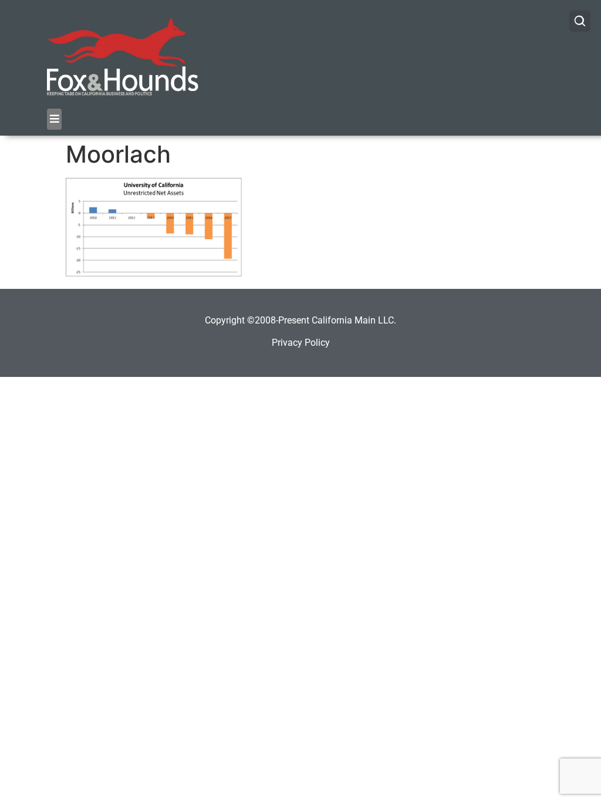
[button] (54, 119)
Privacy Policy (301, 342)
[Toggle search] (579, 21)
